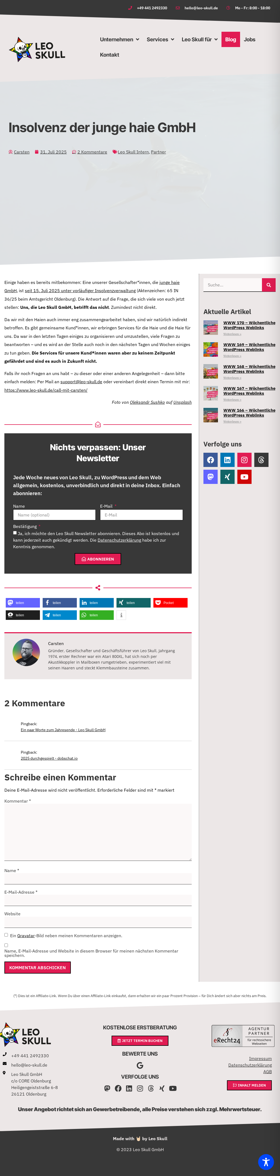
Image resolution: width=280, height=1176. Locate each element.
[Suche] (269, 285)
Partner (158, 152)
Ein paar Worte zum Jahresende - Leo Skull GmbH (63, 729)
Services (157, 39)
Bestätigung (25, 526)
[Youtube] (244, 477)
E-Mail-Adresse (20, 892)
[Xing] (227, 477)
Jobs (249, 39)
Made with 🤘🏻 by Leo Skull (140, 1138)
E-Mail (106, 506)
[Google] (140, 1065)
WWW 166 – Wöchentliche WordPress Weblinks (249, 413)
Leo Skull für (197, 39)
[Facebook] (210, 460)
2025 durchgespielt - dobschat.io (49, 758)
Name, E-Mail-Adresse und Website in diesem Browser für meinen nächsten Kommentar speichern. (91, 953)
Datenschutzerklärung (119, 540)
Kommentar (17, 801)
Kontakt (109, 54)
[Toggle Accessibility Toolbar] (266, 1162)
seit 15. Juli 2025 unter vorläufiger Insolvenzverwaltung (80, 290)
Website (12, 913)
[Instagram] (244, 460)
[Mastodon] (107, 1088)
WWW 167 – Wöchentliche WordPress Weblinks (249, 391)
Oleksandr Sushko (147, 402)
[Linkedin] (227, 460)
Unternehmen (116, 39)
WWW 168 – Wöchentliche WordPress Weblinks (249, 369)
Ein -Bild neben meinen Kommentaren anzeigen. (66, 935)
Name (19, 506)
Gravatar (26, 935)
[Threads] (261, 460)
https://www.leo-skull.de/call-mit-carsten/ (46, 390)
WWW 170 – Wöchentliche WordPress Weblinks (249, 325)
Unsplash (182, 402)
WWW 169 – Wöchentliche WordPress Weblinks (249, 347)
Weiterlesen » (232, 334)
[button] (23, 603)
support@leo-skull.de (81, 381)
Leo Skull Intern (133, 152)
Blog (230, 39)
